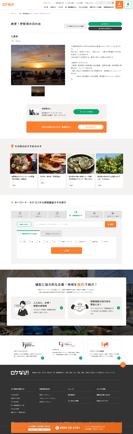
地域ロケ (53, 7)
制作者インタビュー (46, 402)
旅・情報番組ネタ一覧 (17, 405)
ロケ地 (46, 7)
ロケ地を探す (15, 395)
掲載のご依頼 (47, 3)
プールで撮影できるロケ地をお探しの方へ (95, 422)
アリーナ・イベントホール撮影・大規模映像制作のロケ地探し (62, 422)
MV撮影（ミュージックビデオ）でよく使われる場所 (23, 422)
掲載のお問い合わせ (103, 395)
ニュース (71, 389)
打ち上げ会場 (83, 7)
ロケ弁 (61, 7)
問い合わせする (91, 127)
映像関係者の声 (109, 7)
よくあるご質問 (70, 3)
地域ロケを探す (15, 398)
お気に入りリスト (90, 3)
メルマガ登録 (80, 3)
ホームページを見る (86, 112)
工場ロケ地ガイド (81, 422)
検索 (67, 250)
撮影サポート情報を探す (18, 412)
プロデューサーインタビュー (48, 398)
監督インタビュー (45, 395)
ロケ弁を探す (15, 402)
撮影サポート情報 (95, 7)
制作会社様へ (59, 3)
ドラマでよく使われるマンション (112, 422)
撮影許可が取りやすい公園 (41, 422)
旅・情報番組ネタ (71, 7)
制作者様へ (72, 395)
